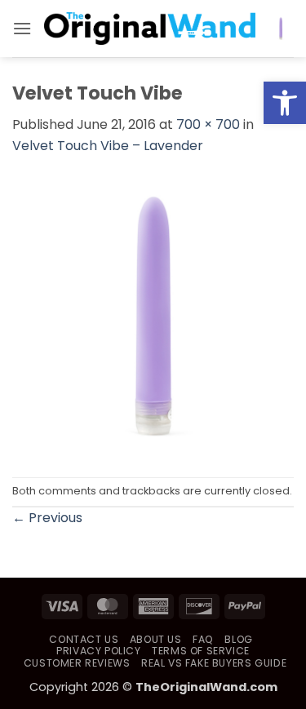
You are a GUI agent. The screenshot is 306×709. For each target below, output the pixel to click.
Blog (238, 639)
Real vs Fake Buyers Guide (213, 663)
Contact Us (83, 639)
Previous (47, 517)
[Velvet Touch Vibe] (153, 315)
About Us (156, 639)
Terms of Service (201, 651)
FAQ (203, 639)
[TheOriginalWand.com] (149, 29)
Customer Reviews (77, 663)
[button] (285, 103)
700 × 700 (208, 124)
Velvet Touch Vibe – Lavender (107, 145)
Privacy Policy (98, 651)
